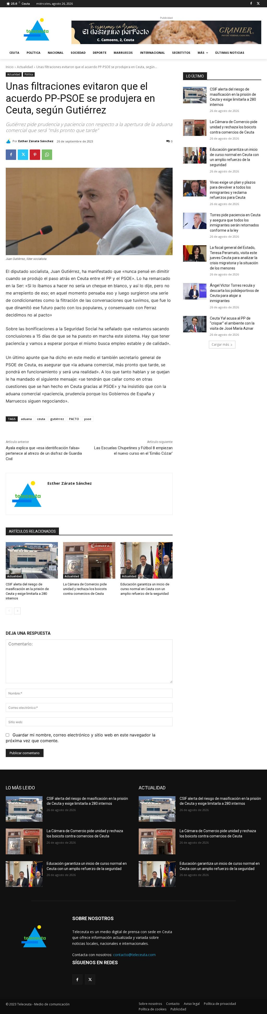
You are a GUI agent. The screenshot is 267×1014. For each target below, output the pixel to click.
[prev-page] (9, 611)
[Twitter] (258, 4)
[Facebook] (251, 4)
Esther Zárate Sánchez (35, 141)
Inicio (10, 67)
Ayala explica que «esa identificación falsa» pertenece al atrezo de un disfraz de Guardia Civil (44, 453)
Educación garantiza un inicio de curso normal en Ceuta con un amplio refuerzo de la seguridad (144, 589)
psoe (87, 419)
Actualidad (25, 67)
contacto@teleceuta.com (134, 954)
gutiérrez (57, 419)
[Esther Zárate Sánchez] (9, 141)
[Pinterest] (35, 154)
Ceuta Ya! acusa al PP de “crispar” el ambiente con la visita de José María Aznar (232, 323)
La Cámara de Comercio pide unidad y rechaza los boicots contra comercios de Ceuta (85, 589)
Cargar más (220, 344)
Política (29, 74)
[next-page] (17, 611)
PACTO (74, 419)
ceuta (41, 419)
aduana (26, 419)
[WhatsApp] (47, 154)
